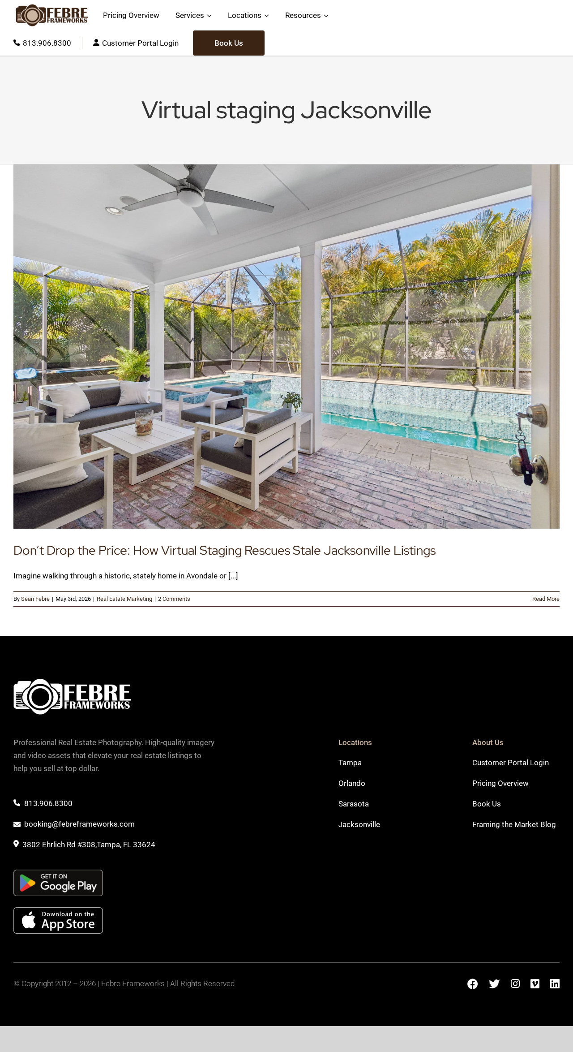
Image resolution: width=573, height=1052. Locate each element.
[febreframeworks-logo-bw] (72, 682)
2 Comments (174, 598)
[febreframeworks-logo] (51, 15)
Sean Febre (35, 598)
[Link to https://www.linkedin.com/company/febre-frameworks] (555, 983)
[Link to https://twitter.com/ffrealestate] (494, 983)
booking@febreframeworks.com (79, 823)
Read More (546, 598)
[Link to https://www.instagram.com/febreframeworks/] (515, 983)
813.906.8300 (47, 43)
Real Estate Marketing (124, 598)
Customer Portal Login (140, 43)
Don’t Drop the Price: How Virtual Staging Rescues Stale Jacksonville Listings (224, 550)
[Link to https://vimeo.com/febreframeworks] (534, 984)
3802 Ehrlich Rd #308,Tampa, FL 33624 (88, 844)
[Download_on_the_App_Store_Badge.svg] (58, 910)
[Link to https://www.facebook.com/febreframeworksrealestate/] (472, 984)
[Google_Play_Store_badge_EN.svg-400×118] (58, 873)
